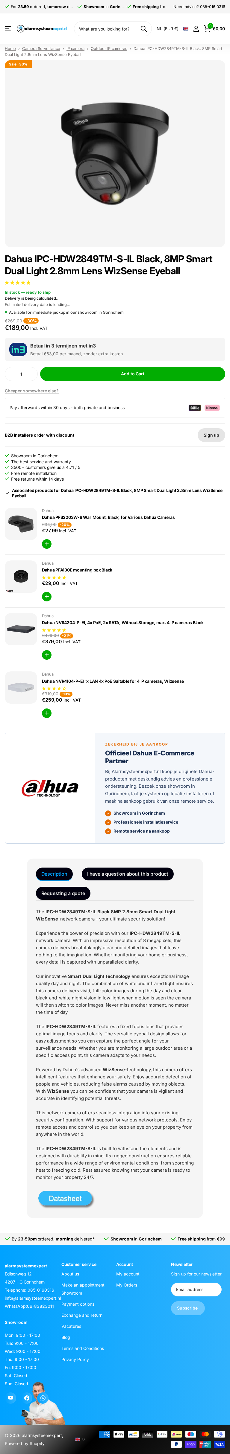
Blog (65, 1337)
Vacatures (71, 1326)
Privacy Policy (75, 1359)
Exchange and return (81, 1315)
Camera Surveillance (41, 48)
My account (128, 1273)
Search (143, 28)
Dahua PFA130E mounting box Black (77, 569)
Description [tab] (54, 874)
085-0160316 (41, 1290)
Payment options (77, 1304)
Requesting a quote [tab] (63, 893)
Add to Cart (132, 373)
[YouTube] (10, 1398)
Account (124, 1264)
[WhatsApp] (43, 1398)
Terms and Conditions (82, 1348)
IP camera (75, 48)
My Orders (126, 1284)
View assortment (8, 28)
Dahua (48, 510)
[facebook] (26, 1398)
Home (10, 48)
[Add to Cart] (47, 544)
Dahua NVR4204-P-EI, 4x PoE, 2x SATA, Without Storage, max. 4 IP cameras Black (122, 622)
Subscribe (188, 1308)
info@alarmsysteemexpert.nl (33, 1298)
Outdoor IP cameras (109, 48)
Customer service (78, 1264)
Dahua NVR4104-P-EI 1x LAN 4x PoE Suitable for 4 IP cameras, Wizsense (113, 681)
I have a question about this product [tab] (127, 874)
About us (70, 1273)
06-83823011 (40, 1306)
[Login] (196, 29)
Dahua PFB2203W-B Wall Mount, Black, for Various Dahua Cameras (108, 517)
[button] (18, 282)
